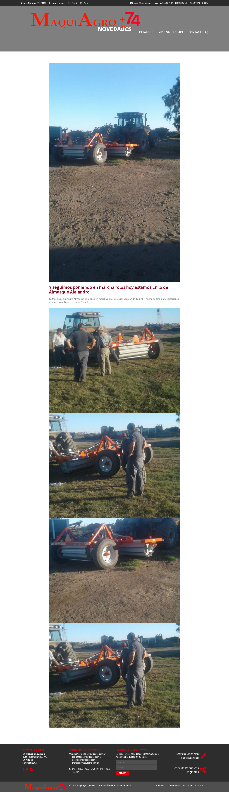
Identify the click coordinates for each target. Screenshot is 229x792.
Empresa (163, 32)
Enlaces (179, 32)
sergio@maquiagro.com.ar (145, 3)
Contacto (195, 32)
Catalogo (146, 32)
